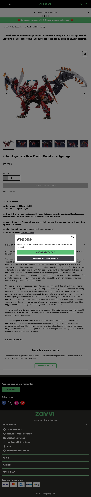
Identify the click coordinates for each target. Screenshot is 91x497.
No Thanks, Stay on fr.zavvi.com (45, 258)
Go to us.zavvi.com (45, 252)
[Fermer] (72, 237)
